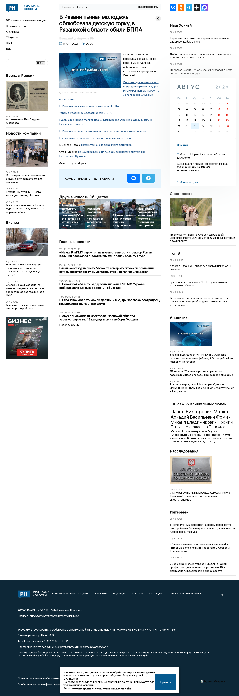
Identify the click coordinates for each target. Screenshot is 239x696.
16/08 (173, 351)
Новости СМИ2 (69, 325)
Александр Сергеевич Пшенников (196, 435)
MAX (76, 616)
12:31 (179, 64)
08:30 (180, 292)
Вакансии (101, 593)
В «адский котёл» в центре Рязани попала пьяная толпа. (95, 138)
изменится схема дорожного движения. (106, 144)
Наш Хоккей (181, 25)
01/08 (173, 538)
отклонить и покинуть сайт (114, 688)
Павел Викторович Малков (201, 412)
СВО (9, 43)
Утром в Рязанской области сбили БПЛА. (85, 112)
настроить (85, 688)
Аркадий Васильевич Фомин (201, 417)
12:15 (15, 172)
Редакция (119, 593)
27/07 (9, 281)
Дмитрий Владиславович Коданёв (217, 442)
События (182, 145)
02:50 (179, 489)
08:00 (15, 261)
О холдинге (156, 593)
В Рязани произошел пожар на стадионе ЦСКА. (89, 106)
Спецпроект (181, 193)
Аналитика (12, 31)
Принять (165, 682)
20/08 (9, 202)
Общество (12, 37)
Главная (67, 7)
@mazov (62, 616)
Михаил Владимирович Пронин (202, 422)
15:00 (179, 557)
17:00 (15, 281)
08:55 (180, 260)
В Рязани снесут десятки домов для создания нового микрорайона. (102, 131)
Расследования (184, 451)
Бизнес (12, 222)
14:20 (179, 276)
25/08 (9, 116)
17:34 (15, 116)
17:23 (15, 301)
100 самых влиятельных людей (26, 20)
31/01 (172, 489)
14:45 (16, 202)
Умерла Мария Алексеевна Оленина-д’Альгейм (202, 156)
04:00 (180, 368)
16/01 (8, 261)
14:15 (179, 538)
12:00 (179, 518)
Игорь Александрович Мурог (194, 431)
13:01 (179, 32)
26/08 (9, 172)
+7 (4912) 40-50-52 (54, 641)
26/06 (9, 301)
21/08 (172, 276)
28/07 (173, 557)
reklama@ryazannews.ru (94, 647)
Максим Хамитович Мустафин (186, 441)
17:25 (15, 188)
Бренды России (20, 75)
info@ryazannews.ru (67, 647)
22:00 (179, 381)
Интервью (179, 512)
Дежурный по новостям (186, 593)
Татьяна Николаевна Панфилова (200, 426)
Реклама (137, 593)
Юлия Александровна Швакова (216, 438)
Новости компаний (23, 133)
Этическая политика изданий (69, 593)
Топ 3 (175, 253)
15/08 (173, 381)
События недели (16, 26)
